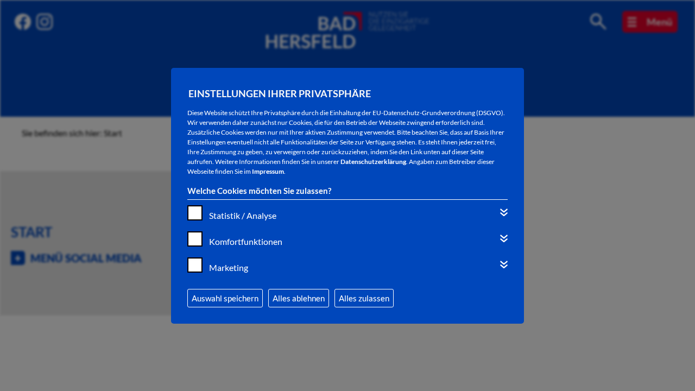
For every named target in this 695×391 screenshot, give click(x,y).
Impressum (268, 171)
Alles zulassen (364, 298)
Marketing (228, 267)
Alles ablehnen (299, 298)
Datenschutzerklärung (373, 161)
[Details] (504, 212)
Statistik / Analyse (242, 215)
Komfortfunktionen (245, 241)
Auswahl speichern (225, 298)
